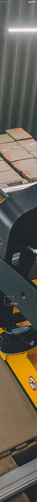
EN (10, 1)
